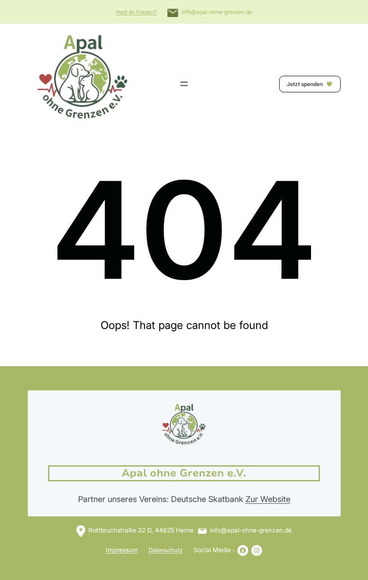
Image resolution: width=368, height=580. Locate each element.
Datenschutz (166, 550)
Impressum (122, 550)
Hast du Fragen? (136, 12)
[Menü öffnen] (184, 83)
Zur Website (267, 499)
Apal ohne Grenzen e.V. (184, 473)
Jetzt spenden (305, 84)
